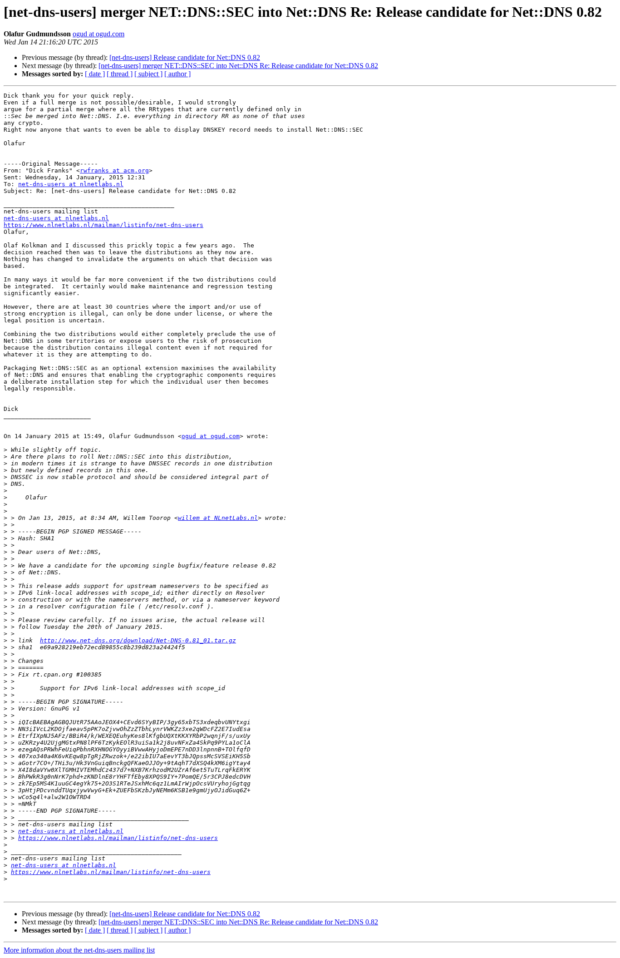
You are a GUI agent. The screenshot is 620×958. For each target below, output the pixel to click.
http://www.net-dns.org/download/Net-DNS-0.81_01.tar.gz (138, 640)
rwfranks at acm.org (114, 170)
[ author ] (177, 74)
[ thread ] (120, 74)
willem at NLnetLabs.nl (218, 517)
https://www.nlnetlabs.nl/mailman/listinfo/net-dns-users (103, 225)
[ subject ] (148, 74)
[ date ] (95, 74)
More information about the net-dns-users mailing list (79, 950)
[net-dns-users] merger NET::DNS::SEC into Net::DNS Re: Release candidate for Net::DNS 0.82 (238, 65)
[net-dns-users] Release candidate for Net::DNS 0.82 (184, 57)
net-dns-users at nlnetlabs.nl (70, 184)
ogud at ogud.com (98, 34)
